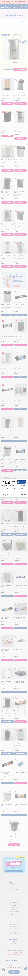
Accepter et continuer (23, 495)
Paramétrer (14, 495)
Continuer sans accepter (4, 495)
